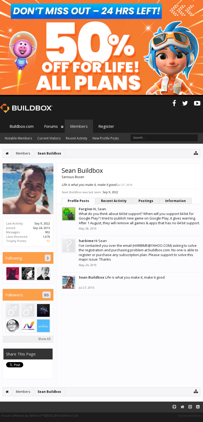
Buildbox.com (22, 126)
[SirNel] (13, 326)
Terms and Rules (190, 415)
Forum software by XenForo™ (40, 415)
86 (46, 294)
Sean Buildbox (91, 277)
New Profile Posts (106, 138)
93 (48, 241)
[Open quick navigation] (196, 152)
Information (175, 201)
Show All (44, 339)
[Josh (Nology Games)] (28, 326)
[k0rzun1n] (13, 273)
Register (106, 126)
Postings (146, 201)
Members (79, 126)
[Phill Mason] (43, 273)
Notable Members (18, 138)
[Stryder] (43, 326)
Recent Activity (114, 201)
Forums (51, 126)
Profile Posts (78, 201)
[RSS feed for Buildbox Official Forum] (198, 407)
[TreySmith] (28, 273)
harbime (86, 240)
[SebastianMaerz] (28, 310)
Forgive (85, 208)
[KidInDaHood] (43, 310)
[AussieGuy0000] (13, 310)
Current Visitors (49, 138)
